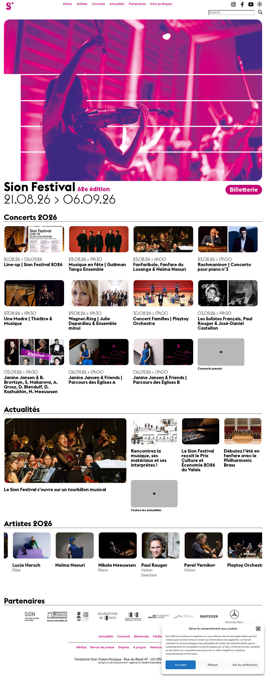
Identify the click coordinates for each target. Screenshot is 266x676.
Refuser (213, 664)
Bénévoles (141, 636)
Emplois (123, 647)
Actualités (117, 3)
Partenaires (137, 3)
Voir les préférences (245, 664)
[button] (258, 629)
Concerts (98, 3)
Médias (81, 647)
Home (67, 3)
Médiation (160, 636)
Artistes (82, 3)
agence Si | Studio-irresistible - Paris (148, 663)
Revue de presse (102, 647)
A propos (139, 647)
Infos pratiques (161, 3)
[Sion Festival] (9, 5)
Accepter (180, 664)
